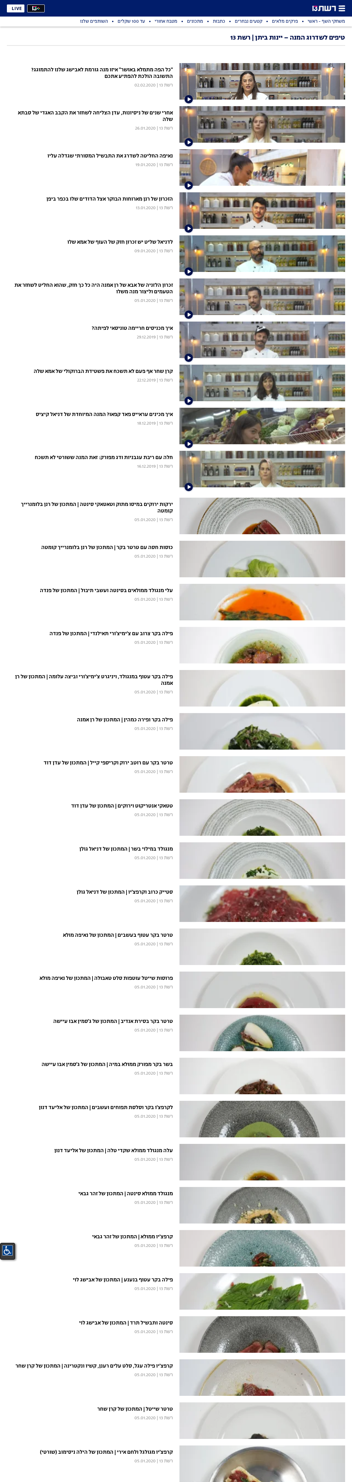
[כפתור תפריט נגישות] (7, 1250)
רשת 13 (166, 85)
